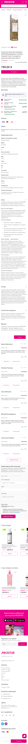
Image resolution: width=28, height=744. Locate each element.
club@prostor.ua (7, 698)
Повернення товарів (5, 669)
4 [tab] (16, 39)
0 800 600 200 (6, 694)
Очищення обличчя (17, 9)
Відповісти (6, 361)
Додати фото (4, 504)
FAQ (2, 678)
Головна (3, 9)
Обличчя (9, 9)
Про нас (3, 676)
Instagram (6, 715)
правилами (17, 512)
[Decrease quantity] (2, 741)
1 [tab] (12, 39)
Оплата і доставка (5, 667)
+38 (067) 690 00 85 (7, 696)
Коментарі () (16, 361)
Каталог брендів (5, 680)
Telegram (9, 715)
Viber (13, 715)
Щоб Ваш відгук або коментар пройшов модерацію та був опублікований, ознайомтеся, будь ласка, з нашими (15, 511)
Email (2, 486)
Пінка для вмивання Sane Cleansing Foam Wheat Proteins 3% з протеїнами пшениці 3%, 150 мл (9, 545)
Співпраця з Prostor (5, 687)
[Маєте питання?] (24, 736)
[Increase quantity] (8, 741)
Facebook (2, 715)
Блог (2, 674)
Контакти (3, 673)
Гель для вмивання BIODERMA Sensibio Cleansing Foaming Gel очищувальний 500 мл (9, 588)
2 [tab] (13, 39)
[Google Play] (19, 620)
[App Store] (8, 620)
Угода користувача (5, 671)
